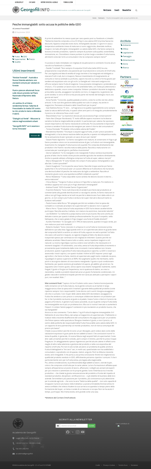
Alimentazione (128, 60)
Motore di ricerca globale (49, 2)
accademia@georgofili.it (24, 454)
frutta (17, 56)
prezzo (32, 59)
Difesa (125, 49)
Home (94, 18)
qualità (17, 62)
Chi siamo (32, 2)
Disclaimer (134, 465)
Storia (125, 64)
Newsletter (126, 10)
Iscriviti (91, 426)
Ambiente (126, 45)
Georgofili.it (19, 2)
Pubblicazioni (68, 2)
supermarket (19, 59)
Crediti (98, 465)
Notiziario (107, 10)
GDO (25, 56)
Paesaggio (127, 56)
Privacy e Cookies (109, 465)
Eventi (117, 10)
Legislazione (127, 52)
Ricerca (125, 67)
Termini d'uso (123, 465)
